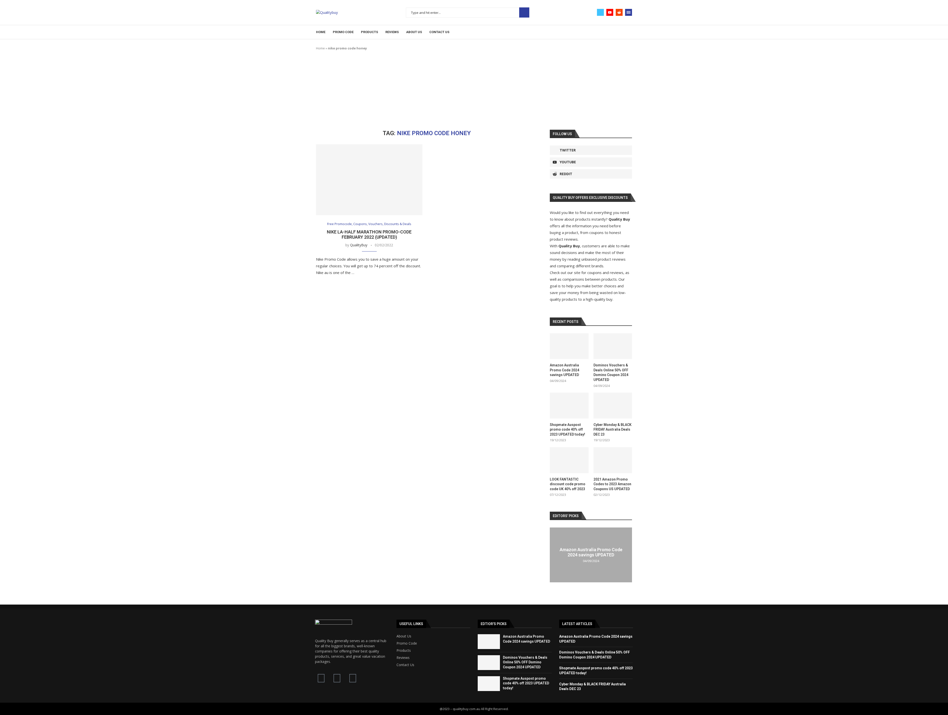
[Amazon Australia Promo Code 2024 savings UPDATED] (569, 346)
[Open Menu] (628, 12)
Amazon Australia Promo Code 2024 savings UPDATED (564, 370)
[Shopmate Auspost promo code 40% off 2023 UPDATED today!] (569, 405)
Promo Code (343, 32)
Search (524, 12)
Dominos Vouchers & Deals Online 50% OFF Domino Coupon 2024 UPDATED (610, 372)
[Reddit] (619, 12)
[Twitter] (600, 12)
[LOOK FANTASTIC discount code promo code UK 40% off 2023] (569, 460)
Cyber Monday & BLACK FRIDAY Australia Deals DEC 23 (612, 429)
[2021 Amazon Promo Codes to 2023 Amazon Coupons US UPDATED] (612, 460)
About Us (414, 32)
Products (369, 32)
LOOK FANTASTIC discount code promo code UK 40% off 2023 (567, 484)
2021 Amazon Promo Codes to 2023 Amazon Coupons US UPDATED (612, 484)
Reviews (392, 32)
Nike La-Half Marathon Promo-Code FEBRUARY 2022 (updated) (369, 234)
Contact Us (439, 32)
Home (320, 32)
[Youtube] (609, 12)
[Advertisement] (474, 90)
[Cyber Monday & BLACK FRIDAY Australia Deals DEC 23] (612, 405)
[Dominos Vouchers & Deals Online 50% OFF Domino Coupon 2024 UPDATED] (612, 346)
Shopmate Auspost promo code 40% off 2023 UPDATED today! (567, 429)
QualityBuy (358, 245)
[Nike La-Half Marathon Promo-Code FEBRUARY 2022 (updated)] (369, 179)
